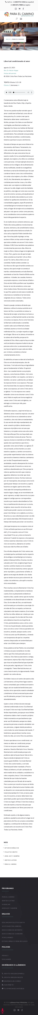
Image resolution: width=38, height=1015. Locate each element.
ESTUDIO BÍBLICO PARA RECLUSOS (15, 941)
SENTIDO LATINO (8, 901)
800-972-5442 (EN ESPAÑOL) (13, 973)
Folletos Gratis (11, 852)
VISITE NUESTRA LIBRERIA (11, 926)
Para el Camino (11, 864)
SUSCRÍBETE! (8, 985)
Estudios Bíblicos (12, 848)
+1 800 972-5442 (19, 2)
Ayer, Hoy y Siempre (12, 856)
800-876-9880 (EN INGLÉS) (12, 977)
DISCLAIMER (6, 959)
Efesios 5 (7, 85)
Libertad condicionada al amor (17, 61)
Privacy (5, 955)
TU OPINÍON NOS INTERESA (13, 988)
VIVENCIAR (6, 904)
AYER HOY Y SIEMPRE (9, 908)
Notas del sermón (10, 73)
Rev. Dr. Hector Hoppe (11, 70)
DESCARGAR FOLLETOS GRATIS (13, 922)
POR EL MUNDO (7, 937)
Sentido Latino (11, 860)
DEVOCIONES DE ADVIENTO (12, 930)
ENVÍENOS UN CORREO (11, 981)
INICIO (8, 39)
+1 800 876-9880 (17, 5)
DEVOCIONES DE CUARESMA (12, 934)
